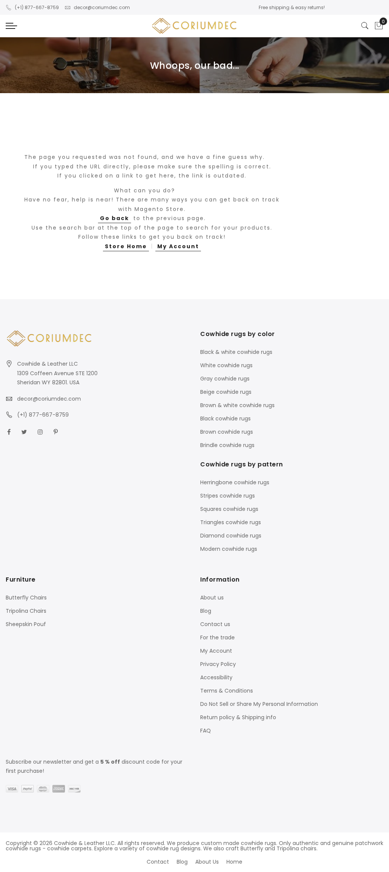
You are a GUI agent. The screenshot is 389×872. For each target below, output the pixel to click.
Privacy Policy (218, 664)
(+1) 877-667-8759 (37, 7)
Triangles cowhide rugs (230, 522)
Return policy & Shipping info (238, 717)
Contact (158, 862)
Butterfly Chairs (26, 597)
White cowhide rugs (226, 365)
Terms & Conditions (226, 690)
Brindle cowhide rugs (227, 445)
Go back (114, 218)
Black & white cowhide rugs (236, 352)
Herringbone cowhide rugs (234, 482)
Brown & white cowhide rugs (237, 405)
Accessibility (216, 677)
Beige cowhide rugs (225, 392)
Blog (205, 611)
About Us (207, 862)
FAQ (205, 730)
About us (212, 597)
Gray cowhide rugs (225, 378)
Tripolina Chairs (26, 611)
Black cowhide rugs (225, 418)
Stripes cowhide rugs (227, 495)
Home (234, 862)
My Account (178, 246)
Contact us (215, 624)
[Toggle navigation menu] (11, 26)
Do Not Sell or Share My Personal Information (259, 704)
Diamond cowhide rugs (230, 535)
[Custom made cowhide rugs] (194, 26)
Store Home (126, 246)
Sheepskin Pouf (26, 624)
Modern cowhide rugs (228, 549)
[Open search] (365, 25)
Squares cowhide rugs (229, 509)
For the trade (217, 637)
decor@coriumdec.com (102, 7)
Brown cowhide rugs (226, 432)
